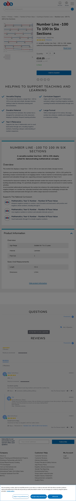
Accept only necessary (39, 496)
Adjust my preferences (21, 496)
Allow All (55, 496)
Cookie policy (10, 491)
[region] (38, 493)
